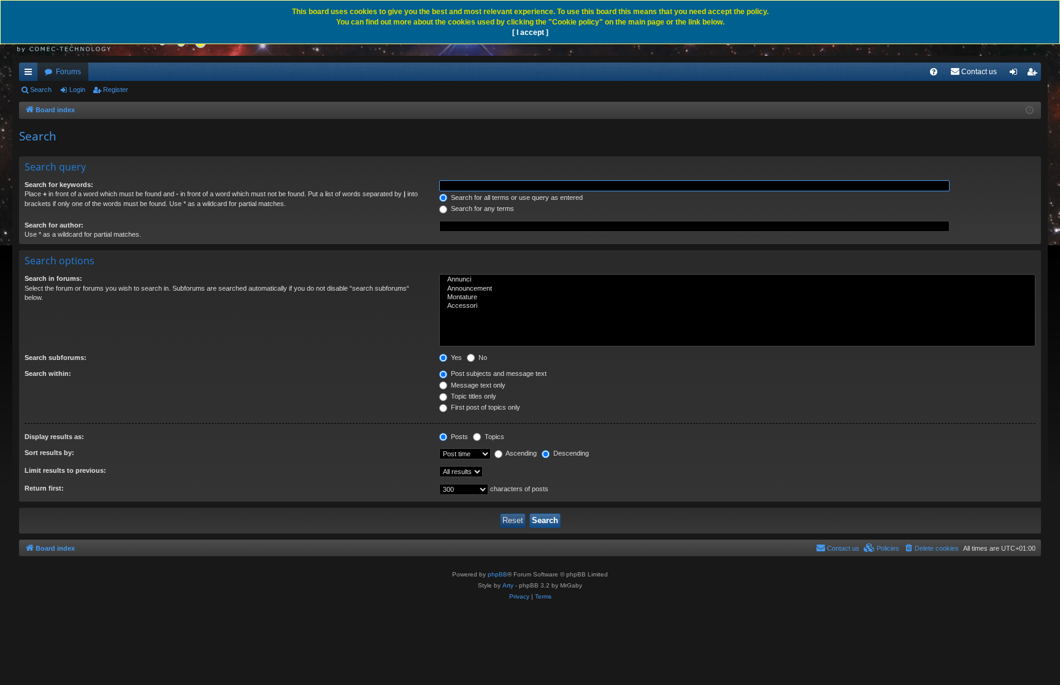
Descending (570, 453)
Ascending (520, 453)
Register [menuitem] (1034, 74)
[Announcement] (737, 289)
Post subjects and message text (498, 373)
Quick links (30, 74)
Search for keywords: (59, 184)
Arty (507, 585)
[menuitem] (933, 72)
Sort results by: (49, 452)
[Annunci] (737, 279)
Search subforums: (55, 357)
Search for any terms (481, 208)
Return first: (44, 488)
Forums (68, 71)
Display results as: (54, 436)
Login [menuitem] (1016, 74)
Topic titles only (472, 396)
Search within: (48, 373)
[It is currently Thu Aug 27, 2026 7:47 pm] (1030, 111)
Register (115, 89)
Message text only (477, 385)
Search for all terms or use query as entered (516, 197)
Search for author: (54, 225)
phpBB (497, 574)
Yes (455, 357)
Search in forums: (53, 278)
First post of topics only (484, 407)
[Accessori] (737, 306)
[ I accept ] (530, 32)
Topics (493, 436)
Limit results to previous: (65, 470)
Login (77, 89)
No (482, 357)
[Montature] (737, 297)
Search (41, 89)
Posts (458, 436)
